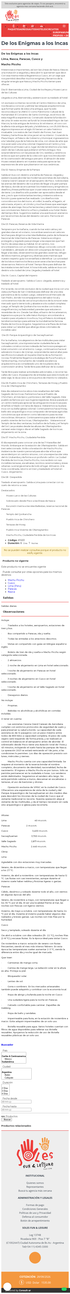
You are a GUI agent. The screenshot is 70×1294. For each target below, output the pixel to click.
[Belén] (16, 1075)
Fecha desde (9, 1098)
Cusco (11, 583)
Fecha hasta (8, 1106)
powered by (18, 1290)
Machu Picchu (16, 580)
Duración (7, 1082)
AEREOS (24, 29)
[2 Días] (5, 1088)
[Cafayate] (16, 1077)
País (4, 1050)
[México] (13, 1059)
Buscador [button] (7, 1044)
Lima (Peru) (14, 585)
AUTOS (32, 29)
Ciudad (5, 1066)
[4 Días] (5, 1093)
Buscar (7, 1119)
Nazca (11, 591)
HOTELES (41, 29)
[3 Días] (5, 1091)
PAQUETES (14, 29)
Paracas (12, 588)
